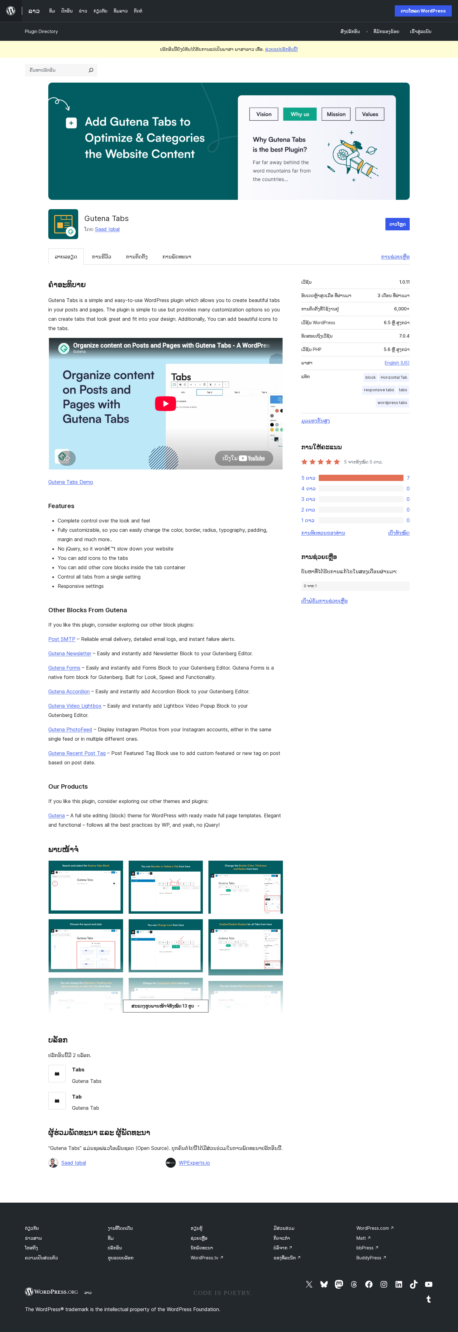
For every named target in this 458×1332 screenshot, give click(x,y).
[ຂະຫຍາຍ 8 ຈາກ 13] (195, 986)
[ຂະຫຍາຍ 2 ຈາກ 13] (115, 927)
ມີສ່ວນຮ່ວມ (284, 1228)
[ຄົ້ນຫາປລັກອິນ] (91, 70)
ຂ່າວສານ (33, 1238)
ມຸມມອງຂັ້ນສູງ (315, 420)
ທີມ (111, 1238)
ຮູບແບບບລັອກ (120, 1257)
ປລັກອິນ (115, 1247)
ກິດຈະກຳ (282, 1238)
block (370, 377)
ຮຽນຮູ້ (197, 1228)
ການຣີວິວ (101, 256)
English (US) (397, 362)
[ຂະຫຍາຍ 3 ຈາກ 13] (115, 986)
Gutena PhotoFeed (70, 729)
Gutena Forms (64, 668)
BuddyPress (371, 1257)
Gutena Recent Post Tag (77, 753)
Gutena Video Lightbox (75, 706)
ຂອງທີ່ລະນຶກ (287, 1257)
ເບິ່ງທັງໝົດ (399, 533)
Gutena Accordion (69, 691)
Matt (363, 1238)
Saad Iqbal (107, 229)
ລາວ (88, 1292)
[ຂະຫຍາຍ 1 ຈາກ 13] (115, 869)
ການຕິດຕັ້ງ (137, 256)
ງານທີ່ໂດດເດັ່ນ (120, 1228)
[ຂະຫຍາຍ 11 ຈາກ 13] (275, 927)
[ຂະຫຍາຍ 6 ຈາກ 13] (195, 869)
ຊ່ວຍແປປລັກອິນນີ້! (281, 49)
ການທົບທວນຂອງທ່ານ (323, 533)
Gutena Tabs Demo (70, 482)
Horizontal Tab (394, 377)
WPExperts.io (194, 1163)
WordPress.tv (207, 1257)
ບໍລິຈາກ (283, 1247)
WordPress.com (375, 1228)
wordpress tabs (392, 402)
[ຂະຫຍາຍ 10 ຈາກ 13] (275, 869)
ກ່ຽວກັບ (32, 1228)
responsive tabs (379, 389)
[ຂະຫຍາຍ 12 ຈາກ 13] (275, 989)
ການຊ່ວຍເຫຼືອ (395, 256)
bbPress (367, 1247)
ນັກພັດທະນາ (202, 1247)
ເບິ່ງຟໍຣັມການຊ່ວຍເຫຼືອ (324, 601)
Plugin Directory (41, 31)
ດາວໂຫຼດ (397, 224)
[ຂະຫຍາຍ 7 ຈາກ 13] (195, 927)
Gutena (56, 815)
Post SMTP (61, 639)
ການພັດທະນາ (176, 256)
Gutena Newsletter (69, 653)
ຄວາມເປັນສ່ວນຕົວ (41, 1257)
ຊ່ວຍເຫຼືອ (199, 1238)
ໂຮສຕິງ (31, 1247)
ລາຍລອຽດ (66, 256)
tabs (403, 389)
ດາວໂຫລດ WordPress (423, 10)
